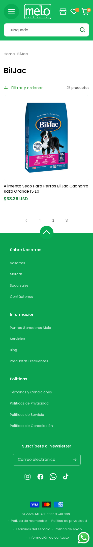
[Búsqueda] (82, 29)
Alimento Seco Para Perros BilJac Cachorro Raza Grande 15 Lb (46, 189)
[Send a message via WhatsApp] (84, 538)
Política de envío (68, 529)
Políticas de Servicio (27, 414)
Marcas (16, 274)
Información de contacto (49, 537)
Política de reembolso (29, 520)
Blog (13, 349)
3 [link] (66, 220)
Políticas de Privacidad (29, 403)
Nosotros (17, 263)
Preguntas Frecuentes (29, 361)
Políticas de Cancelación (31, 425)
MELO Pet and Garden (52, 513)
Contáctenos (21, 296)
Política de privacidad (69, 520)
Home (9, 53)
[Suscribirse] (74, 460)
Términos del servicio (33, 529)
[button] (11, 11)
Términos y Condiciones (31, 392)
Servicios (17, 338)
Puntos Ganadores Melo (30, 327)
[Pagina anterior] (26, 220)
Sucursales (19, 285)
